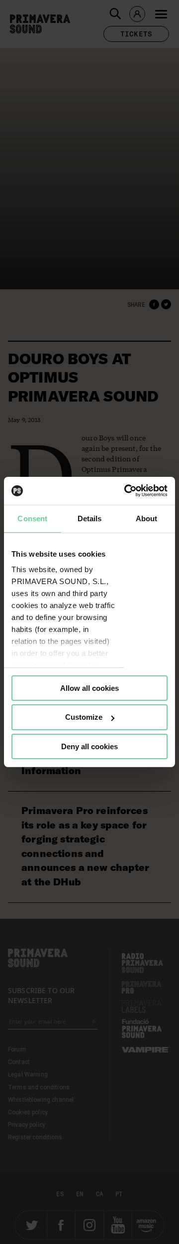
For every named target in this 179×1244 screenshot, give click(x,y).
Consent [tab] (32, 518)
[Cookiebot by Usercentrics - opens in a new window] (126, 490)
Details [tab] (90, 518)
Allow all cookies (89, 687)
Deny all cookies (89, 746)
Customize (83, 717)
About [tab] (147, 518)
